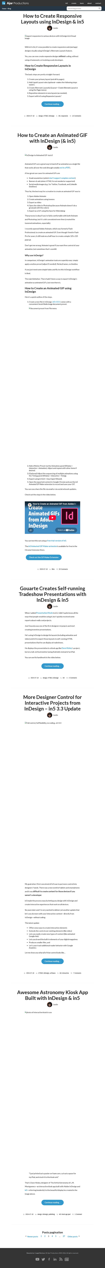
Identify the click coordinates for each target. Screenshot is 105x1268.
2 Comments (73, 677)
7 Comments (77, 973)
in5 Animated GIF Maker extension (42, 546)
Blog (9, 8)
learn (82, 3)
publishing (52, 1214)
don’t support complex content (62, 178)
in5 (67, 3)
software (52, 973)
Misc (53, 569)
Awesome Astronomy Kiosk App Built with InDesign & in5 (52, 995)
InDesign (51, 115)
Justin (55, 28)
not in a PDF (65, 168)
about (89, 3)
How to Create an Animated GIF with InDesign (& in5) (52, 138)
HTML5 (46, 115)
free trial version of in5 (56, 541)
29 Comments (63, 569)
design (41, 115)
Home (4, 8)
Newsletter (30, 1253)
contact (98, 3)
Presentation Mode (44, 613)
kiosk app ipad (66, 1214)
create (73, 3)
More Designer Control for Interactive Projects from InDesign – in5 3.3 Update (52, 702)
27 (64, 1236)
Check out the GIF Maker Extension (43, 557)
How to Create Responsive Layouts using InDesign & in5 (52, 19)
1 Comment (78, 1214)
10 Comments (76, 115)
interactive (65, 973)
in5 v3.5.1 (56, 302)
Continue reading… (52, 104)
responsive (64, 115)
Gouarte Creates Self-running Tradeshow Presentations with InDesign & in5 (52, 594)
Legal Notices (40, 1253)
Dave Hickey (67, 648)
